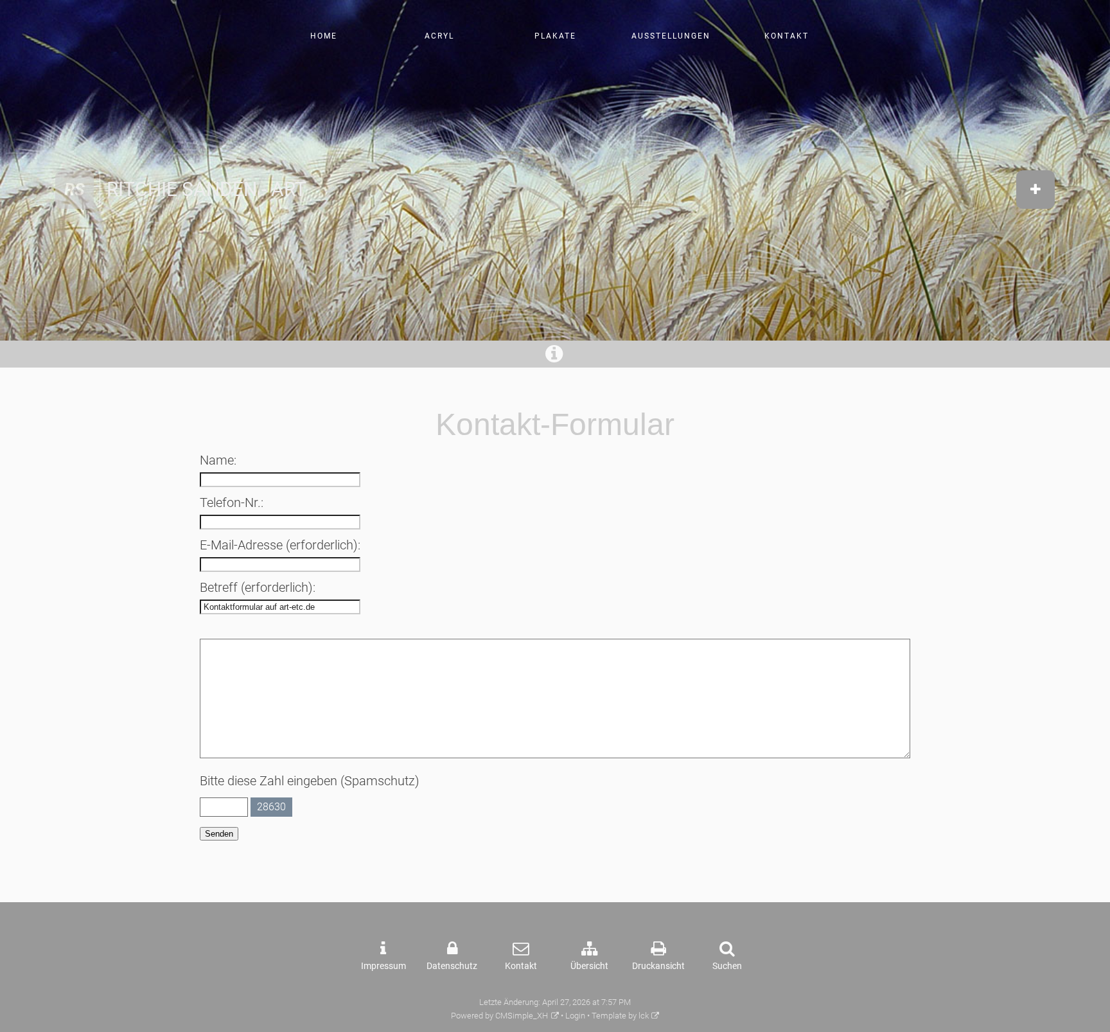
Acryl (439, 35)
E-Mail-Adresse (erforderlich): (280, 545)
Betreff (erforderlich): (257, 587)
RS (74, 189)
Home (323, 35)
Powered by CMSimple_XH (499, 1015)
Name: (218, 460)
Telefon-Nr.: (231, 502)
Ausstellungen (670, 35)
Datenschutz (452, 966)
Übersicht (589, 966)
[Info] (555, 357)
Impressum (383, 966)
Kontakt (786, 35)
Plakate (555, 35)
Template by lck (620, 1015)
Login (575, 1015)
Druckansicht (658, 966)
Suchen (727, 966)
